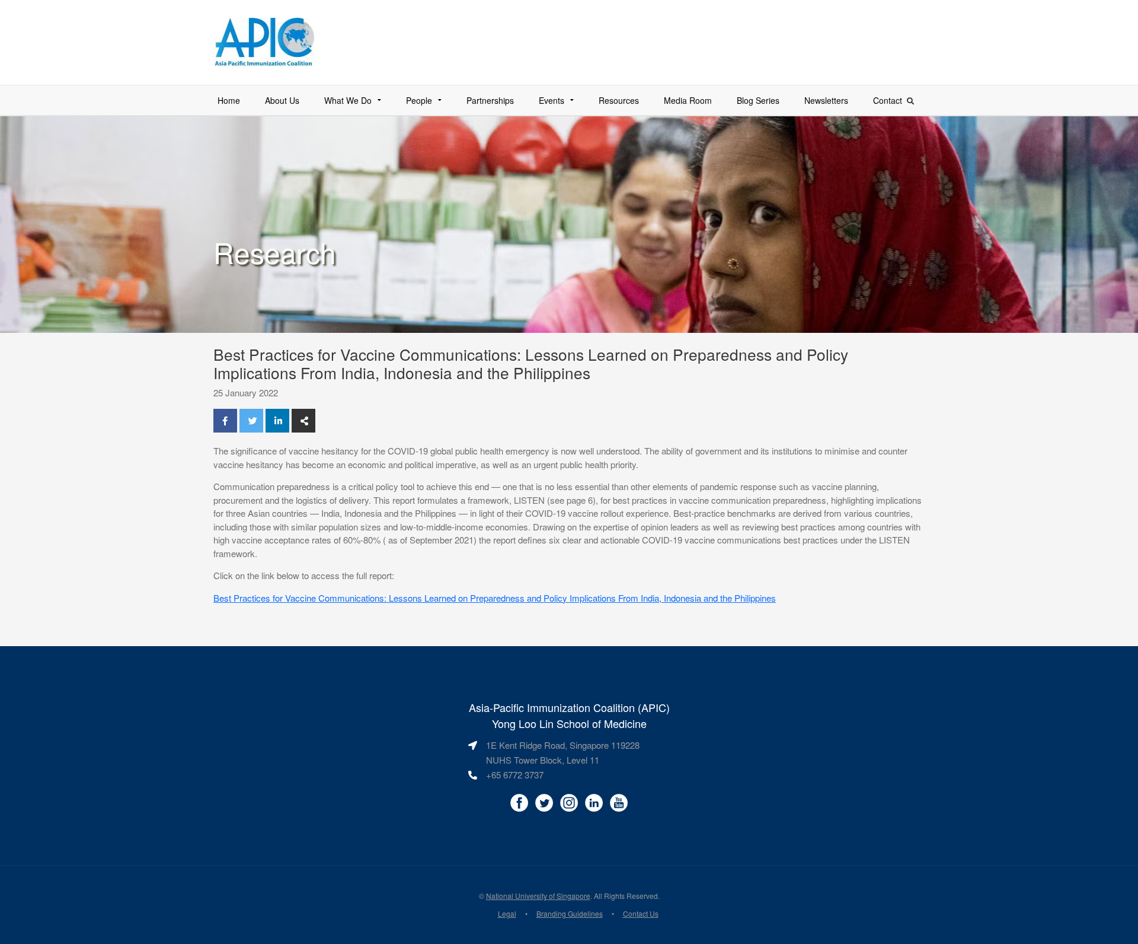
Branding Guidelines (569, 913)
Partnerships (490, 100)
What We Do (348, 100)
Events (551, 100)
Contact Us (640, 913)
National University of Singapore (538, 896)
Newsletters (826, 100)
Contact (887, 100)
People (419, 100)
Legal (507, 913)
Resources (619, 100)
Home (229, 100)
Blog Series (758, 100)
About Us (282, 100)
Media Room (688, 100)
